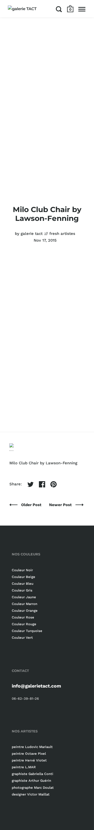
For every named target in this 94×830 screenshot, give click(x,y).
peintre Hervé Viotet (29, 760)
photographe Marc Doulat (33, 788)
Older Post (32, 504)
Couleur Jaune (24, 597)
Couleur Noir (22, 570)
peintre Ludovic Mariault (32, 747)
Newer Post (61, 504)
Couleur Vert (22, 637)
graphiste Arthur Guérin (31, 781)
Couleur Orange (25, 611)
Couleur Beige (23, 577)
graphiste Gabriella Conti (32, 774)
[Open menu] (81, 9)
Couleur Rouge (24, 624)
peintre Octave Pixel (29, 754)
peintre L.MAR (24, 767)
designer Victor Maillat (31, 794)
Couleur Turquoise (27, 631)
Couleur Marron (24, 604)
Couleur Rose (23, 617)
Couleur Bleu (22, 584)
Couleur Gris (22, 590)
